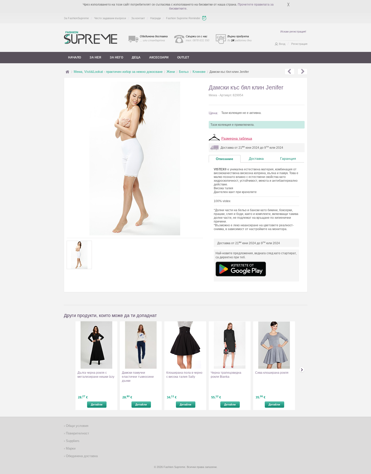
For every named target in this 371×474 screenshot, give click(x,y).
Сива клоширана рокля (271, 372)
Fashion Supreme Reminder (183, 18)
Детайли (96, 404)
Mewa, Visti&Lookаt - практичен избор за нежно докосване (118, 72)
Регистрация (299, 43)
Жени (171, 72)
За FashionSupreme (76, 18)
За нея (95, 57)
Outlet (183, 57)
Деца (136, 57)
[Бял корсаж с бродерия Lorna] (290, 72)
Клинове (199, 72)
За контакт (138, 18)
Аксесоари (159, 57)
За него (116, 57)
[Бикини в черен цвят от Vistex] (302, 72)
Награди (155, 18)
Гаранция (288, 158)
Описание (224, 159)
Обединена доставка (81, 456)
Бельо (184, 72)
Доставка (256, 158)
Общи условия (76, 426)
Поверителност (77, 433)
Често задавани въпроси (110, 18)
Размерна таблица (236, 138)
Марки (70, 448)
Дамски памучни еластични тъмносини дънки (138, 377)
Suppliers (72, 441)
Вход (282, 43)
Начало (74, 57)
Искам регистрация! (293, 31)
